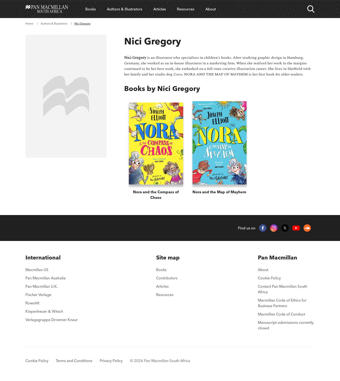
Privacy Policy (111, 360)
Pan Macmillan (277, 257)
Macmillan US (36, 269)
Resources (185, 9)
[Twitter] (285, 228)
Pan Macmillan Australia (45, 278)
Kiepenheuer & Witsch (44, 311)
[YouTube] (296, 228)
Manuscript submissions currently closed (286, 325)
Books (90, 9)
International (43, 257)
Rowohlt (32, 303)
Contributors (166, 278)
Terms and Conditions (74, 360)
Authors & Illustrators (124, 9)
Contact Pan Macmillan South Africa (282, 289)
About (210, 9)
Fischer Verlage (38, 294)
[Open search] (311, 9)
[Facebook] (262, 228)
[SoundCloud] (307, 228)
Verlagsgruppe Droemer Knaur (51, 319)
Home (29, 23)
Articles (159, 9)
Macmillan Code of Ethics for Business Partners (282, 303)
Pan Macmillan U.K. (41, 286)
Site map (168, 257)
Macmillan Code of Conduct (281, 314)
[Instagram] (274, 228)
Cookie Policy (269, 278)
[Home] (46, 9)
